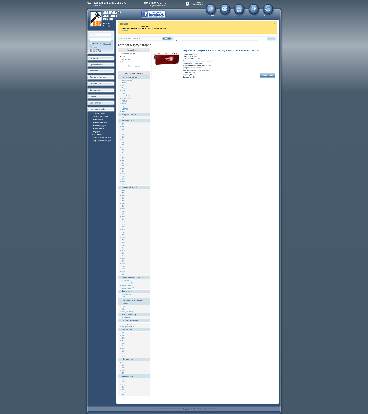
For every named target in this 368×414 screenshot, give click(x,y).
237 (123, 395)
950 (123, 261)
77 (123, 155)
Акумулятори (96, 134)
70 (123, 145)
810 (123, 248)
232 (123, 335)
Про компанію (96, 64)
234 (123, 62)
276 (123, 340)
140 (123, 173)
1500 (123, 274)
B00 (123, 306)
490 (123, 201)
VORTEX (125, 109)
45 (123, 124)
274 (123, 373)
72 (123, 147)
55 (123, 129)
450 (123, 195)
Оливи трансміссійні (99, 123)
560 (123, 216)
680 (123, 229)
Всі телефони (97, 6)
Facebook (91, 50)
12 (123, 118)
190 (123, 176)
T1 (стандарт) (127, 294)
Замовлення (268, 16)
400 (123, 190)
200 (123, 181)
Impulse (124, 104)
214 (123, 384)
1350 (123, 266)
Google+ (94, 50)
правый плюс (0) (128, 285)
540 (123, 214)
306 (123, 343)
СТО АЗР (211, 16)
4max (124, 83)
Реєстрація (94, 47)
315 (123, 346)
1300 (123, 56)
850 (123, 256)
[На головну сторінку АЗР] (105, 19)
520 (123, 208)
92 (123, 166)
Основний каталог (98, 113)
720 (123, 235)
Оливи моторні (97, 119)
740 (123, 237)
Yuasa (124, 111)
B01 (123, 309)
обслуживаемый (128, 326)
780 (123, 243)
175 (123, 362)
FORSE (124, 101)
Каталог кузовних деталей (101, 137)
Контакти (94, 71)
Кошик (93, 96)
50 (123, 126)
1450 (123, 271)
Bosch (124, 93)
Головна (94, 58)
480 (123, 198)
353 (123, 348)
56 (123, 132)
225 (123, 184)
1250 (123, 263)
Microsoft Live (97, 50)
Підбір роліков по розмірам (101, 141)
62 (123, 137)
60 (123, 134)
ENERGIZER (126, 96)
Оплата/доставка (239, 16)
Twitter (99, 50)
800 (123, 245)
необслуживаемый (129, 324)
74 (123, 150)
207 (123, 333)
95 (123, 168)
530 (123, 211)
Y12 (123, 297)
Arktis (124, 90)
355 (123, 351)
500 (123, 203)
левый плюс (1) (127, 280)
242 (123, 338)
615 (123, 224)
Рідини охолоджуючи (99, 126)
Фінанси (225, 16)
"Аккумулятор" (127, 80)
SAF (123, 106)
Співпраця (95, 90)
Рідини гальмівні (98, 129)
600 (123, 219)
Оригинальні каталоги (100, 116)
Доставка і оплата (98, 77)
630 (123, 227)
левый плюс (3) (127, 283)
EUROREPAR (127, 98)
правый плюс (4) (128, 288)
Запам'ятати (96, 43)
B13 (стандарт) (127, 312)
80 (123, 158)
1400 (123, 269)
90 (123, 160)
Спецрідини (96, 132)
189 (123, 365)
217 (123, 387)
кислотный (126, 318)
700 (123, 232)
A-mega (124, 88)
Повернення (95, 83)
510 (123, 206)
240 (123, 370)
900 (123, 258)
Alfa (123, 85)
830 (123, 253)
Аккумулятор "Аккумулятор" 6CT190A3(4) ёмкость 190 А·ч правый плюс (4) (221, 50)
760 (123, 240)
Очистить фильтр (134, 66)
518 (123, 356)
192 (123, 179)
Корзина (254, 16)
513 (123, 354)
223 (123, 368)
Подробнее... (124, 30)
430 (123, 193)
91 (123, 163)
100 (123, 171)
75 (123, 153)
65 (123, 139)
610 (123, 222)
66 (123, 142)
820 (123, 250)
